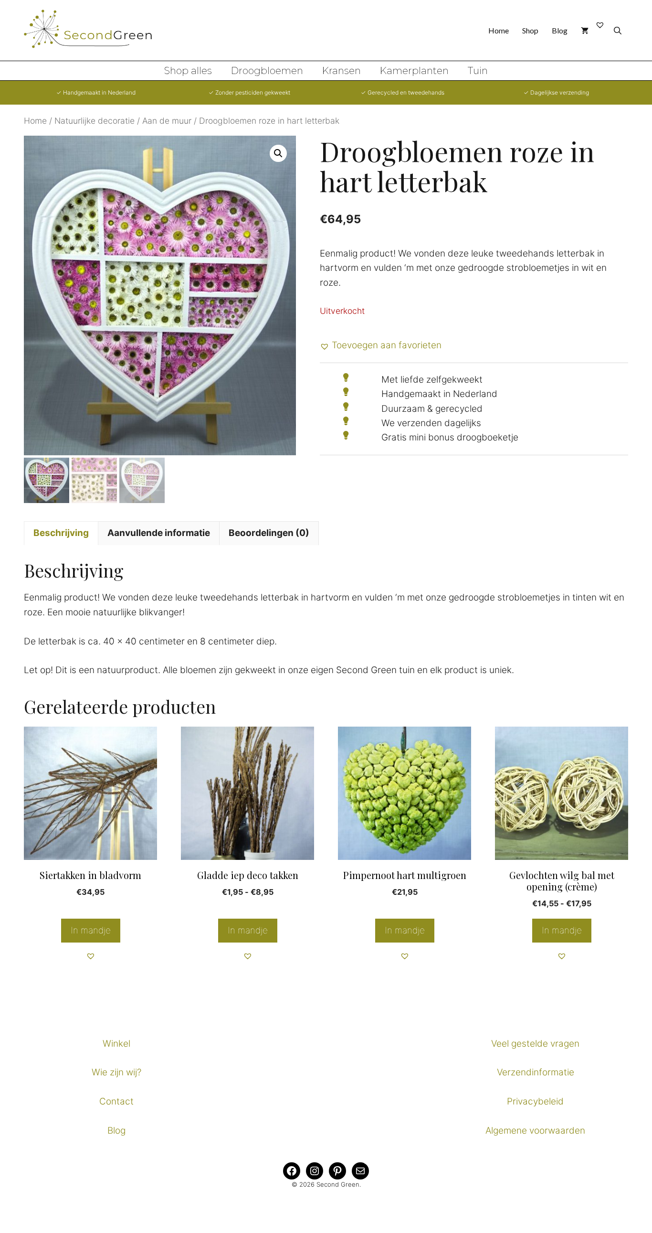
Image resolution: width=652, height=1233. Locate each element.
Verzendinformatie (535, 1072)
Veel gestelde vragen (535, 1043)
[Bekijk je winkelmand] (584, 30)
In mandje (248, 930)
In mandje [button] (91, 930)
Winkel (116, 1043)
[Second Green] (95, 30)
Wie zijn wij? (116, 1072)
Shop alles (188, 70)
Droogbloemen (267, 70)
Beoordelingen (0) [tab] (269, 532)
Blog (560, 30)
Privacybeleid (535, 1101)
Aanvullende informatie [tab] (158, 532)
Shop (530, 30)
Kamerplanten (414, 70)
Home (498, 30)
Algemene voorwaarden (535, 1130)
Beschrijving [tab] (61, 532)
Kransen (341, 70)
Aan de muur (166, 121)
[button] (278, 153)
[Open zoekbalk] (617, 30)
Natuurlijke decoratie (94, 121)
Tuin (478, 70)
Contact (116, 1101)
